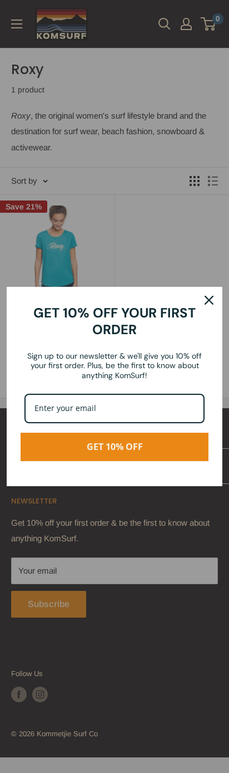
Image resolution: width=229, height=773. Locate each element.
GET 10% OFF (115, 447)
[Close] (209, 300)
